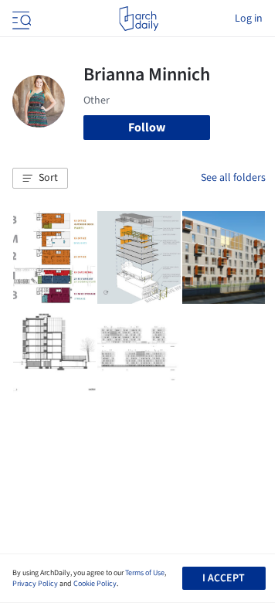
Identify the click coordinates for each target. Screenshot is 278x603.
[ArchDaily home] (138, 18)
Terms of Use (144, 572)
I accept (223, 578)
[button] (40, 178)
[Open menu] (20, 18)
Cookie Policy (95, 583)
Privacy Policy (35, 583)
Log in (249, 18)
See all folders (233, 178)
